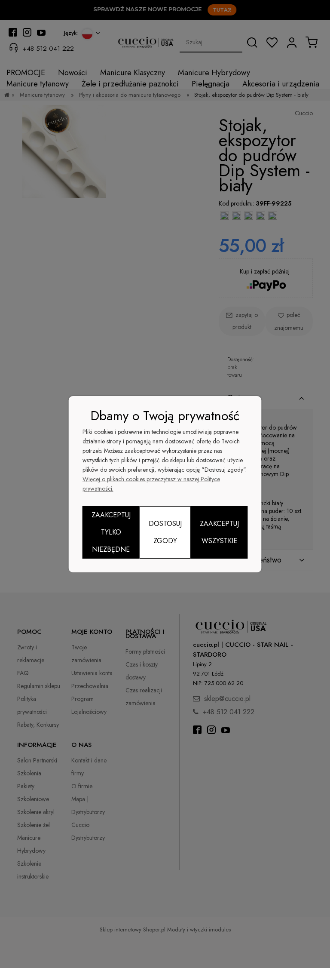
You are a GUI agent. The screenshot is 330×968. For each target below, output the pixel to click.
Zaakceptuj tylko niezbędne (111, 532)
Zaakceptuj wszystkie (219, 532)
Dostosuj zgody (165, 532)
